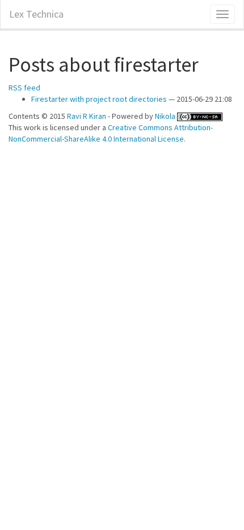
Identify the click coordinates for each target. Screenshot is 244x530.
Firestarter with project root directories (99, 99)
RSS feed (24, 87)
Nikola (165, 116)
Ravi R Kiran (86, 116)
